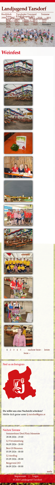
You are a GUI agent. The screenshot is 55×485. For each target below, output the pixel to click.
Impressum (20, 476)
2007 (12, 17)
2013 (17, 20)
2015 (35, 20)
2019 (26, 22)
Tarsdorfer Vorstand (26, 14)
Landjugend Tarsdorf (23, 8)
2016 (44, 20)
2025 (35, 24)
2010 (40, 17)
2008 (21, 17)
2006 (3, 17)
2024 (26, 24)
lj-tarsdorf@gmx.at (36, 414)
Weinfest (46, 24)
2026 (8, 27)
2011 (49, 17)
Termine (45, 14)
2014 (26, 20)
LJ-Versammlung (14, 440)
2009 (30, 17)
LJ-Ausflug (11, 455)
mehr (49, 471)
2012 (8, 20)
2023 (17, 24)
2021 (44, 22)
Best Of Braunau (14, 448)
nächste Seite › (35, 349)
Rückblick (6, 14)
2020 (35, 22)
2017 (8, 22)
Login (35, 476)
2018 (17, 22)
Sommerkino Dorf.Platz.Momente (23, 433)
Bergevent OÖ (13, 462)
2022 (8, 24)
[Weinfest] (18, 81)
